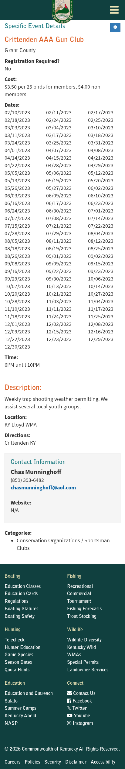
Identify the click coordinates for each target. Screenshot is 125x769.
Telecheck (15, 640)
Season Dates (18, 662)
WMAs (74, 655)
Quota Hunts (17, 670)
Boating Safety (20, 616)
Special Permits (83, 662)
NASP (11, 723)
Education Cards (21, 594)
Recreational (80, 586)
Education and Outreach (29, 693)
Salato (11, 701)
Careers (12, 762)
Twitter (77, 708)
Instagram (82, 723)
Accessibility (103, 762)
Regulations (16, 601)
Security (52, 762)
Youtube (81, 716)
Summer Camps (20, 708)
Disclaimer (75, 762)
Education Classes (23, 586)
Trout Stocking (81, 616)
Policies (32, 762)
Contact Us (83, 693)
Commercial (79, 594)
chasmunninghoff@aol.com (43, 487)
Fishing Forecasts (84, 609)
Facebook (81, 701)
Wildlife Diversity (84, 640)
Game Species (19, 655)
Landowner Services (87, 670)
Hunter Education (22, 647)
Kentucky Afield (20, 716)
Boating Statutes (21, 609)
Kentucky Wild (81, 647)
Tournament (79, 601)
